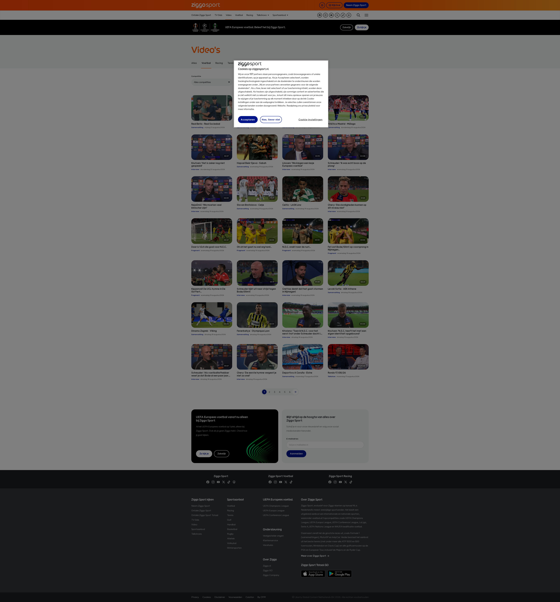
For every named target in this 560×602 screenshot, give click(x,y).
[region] (281, 94)
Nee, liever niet (271, 119)
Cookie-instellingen (311, 119)
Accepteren (248, 119)
